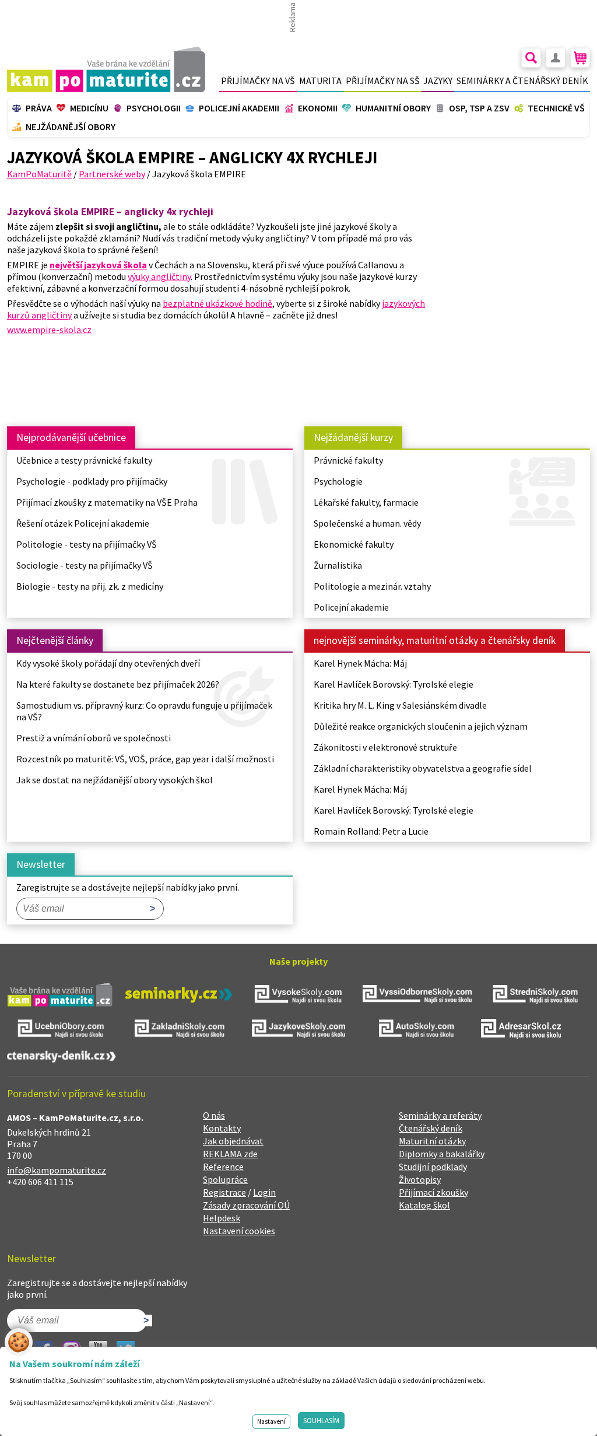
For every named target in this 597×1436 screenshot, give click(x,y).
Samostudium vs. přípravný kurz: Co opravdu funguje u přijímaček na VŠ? (144, 711)
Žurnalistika (338, 565)
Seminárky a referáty (440, 1115)
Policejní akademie (351, 607)
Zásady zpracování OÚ (246, 1205)
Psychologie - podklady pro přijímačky (91, 481)
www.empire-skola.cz (49, 329)
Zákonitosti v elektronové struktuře (385, 747)
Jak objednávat (233, 1141)
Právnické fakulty (348, 460)
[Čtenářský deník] (61, 1058)
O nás (214, 1115)
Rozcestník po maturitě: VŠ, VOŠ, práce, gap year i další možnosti (145, 759)
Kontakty (222, 1128)
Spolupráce (225, 1179)
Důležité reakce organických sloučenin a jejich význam (421, 726)
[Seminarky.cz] (178, 996)
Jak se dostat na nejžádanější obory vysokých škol (114, 780)
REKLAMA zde (230, 1154)
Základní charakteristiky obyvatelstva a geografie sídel (423, 768)
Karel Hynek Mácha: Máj (360, 663)
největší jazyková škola (98, 265)
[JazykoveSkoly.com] (298, 1030)
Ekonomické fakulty (354, 544)
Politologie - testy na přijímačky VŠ (86, 544)
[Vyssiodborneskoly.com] (417, 996)
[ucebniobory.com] (61, 1030)
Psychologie (338, 481)
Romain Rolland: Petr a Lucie (371, 831)
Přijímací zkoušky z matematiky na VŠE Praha (107, 502)
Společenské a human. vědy (367, 523)
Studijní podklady (433, 1166)
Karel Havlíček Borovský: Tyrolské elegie (393, 684)
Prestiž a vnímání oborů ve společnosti (93, 738)
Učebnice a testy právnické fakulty (84, 460)
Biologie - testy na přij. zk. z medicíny (89, 586)
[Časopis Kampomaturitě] (60, 996)
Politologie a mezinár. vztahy (372, 586)
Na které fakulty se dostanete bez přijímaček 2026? (117, 684)
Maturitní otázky (432, 1141)
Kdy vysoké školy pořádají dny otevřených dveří (108, 663)
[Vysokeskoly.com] (298, 996)
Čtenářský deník (430, 1128)
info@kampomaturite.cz (56, 1170)
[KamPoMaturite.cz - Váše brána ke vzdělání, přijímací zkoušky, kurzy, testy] (106, 69)
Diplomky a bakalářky (441, 1154)
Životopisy (420, 1179)
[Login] (556, 58)
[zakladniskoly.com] (179, 1030)
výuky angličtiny (159, 276)
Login (264, 1192)
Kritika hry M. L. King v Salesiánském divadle (400, 705)
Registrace (224, 1192)
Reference (223, 1166)
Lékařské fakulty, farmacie (366, 502)
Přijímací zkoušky (433, 1192)
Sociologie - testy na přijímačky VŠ (84, 565)
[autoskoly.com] (417, 1030)
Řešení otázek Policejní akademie (83, 523)
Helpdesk (221, 1218)
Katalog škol (424, 1205)
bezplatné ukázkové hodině (217, 303)
